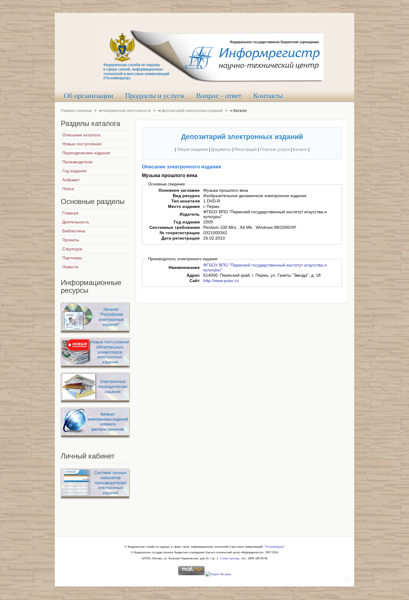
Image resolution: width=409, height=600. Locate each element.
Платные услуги (275, 149)
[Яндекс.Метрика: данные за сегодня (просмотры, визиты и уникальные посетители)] (218, 575)
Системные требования (174, 227)
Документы (221, 149)
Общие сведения (192, 149)
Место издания (184, 206)
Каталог (300, 149)
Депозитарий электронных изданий (192, 111)
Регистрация (245, 149)
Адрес (193, 275)
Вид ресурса (186, 195)
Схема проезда (229, 558)
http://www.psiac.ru (221, 280)
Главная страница (76, 111)
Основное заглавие (179, 190)
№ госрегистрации (180, 232)
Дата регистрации (180, 238)
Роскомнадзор (275, 546)
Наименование (184, 267)
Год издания (187, 222)
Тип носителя (185, 201)
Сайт (195, 280)
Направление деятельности (127, 111)
